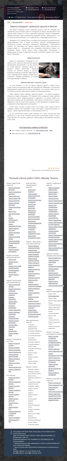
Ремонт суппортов (33, 263)
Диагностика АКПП (34, 217)
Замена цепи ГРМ (13, 201)
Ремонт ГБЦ (12, 212)
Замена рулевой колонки (56, 286)
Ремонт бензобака (14, 348)
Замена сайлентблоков (55, 201)
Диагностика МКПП (34, 219)
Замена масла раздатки (55, 392)
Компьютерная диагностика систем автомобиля (34, 196)
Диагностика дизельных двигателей (32, 206)
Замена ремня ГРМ (14, 199)
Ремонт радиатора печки (55, 351)
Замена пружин (53, 196)
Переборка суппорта (34, 304)
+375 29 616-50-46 (33, 9)
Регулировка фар (53, 296)
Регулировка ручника (34, 314)
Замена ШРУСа (53, 218)
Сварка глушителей (14, 310)
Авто (43, 431)
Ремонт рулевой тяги (54, 258)
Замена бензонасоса (14, 367)
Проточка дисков (17, 22)
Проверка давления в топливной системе (14, 413)
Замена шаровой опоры (55, 203)
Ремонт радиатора (54, 349)
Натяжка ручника (33, 317)
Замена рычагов (53, 199)
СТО (8, 22)
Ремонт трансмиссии (54, 383)
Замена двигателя (14, 196)
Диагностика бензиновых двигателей (32, 212)
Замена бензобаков (14, 350)
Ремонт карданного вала (55, 385)
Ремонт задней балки (54, 220)
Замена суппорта (33, 301)
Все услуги (22, 433)
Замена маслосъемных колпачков (13, 220)
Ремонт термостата (54, 358)
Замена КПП (12, 260)
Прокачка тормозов (34, 278)
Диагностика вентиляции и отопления (32, 227)
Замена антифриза (14, 418)
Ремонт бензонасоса (14, 352)
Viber (51, 130)
